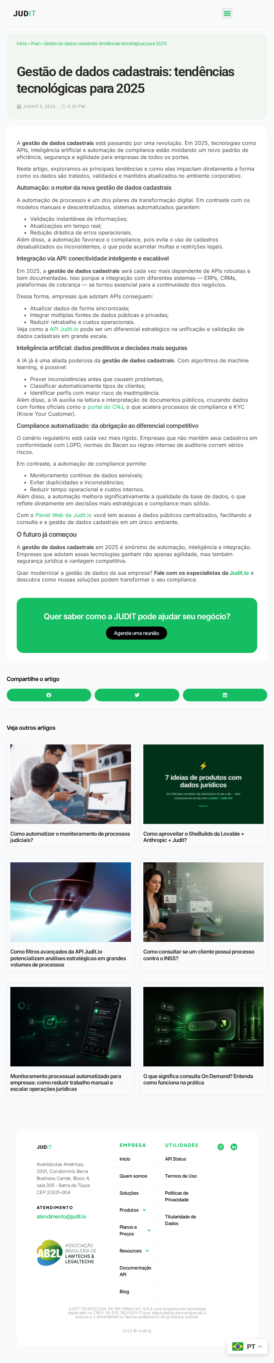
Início (22, 43)
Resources (131, 1250)
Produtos (129, 1210)
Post (35, 43)
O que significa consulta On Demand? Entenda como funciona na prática (198, 1079)
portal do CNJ (105, 406)
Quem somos (133, 1176)
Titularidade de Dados (180, 1220)
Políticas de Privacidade (177, 1196)
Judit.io (239, 572)
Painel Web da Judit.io (63, 515)
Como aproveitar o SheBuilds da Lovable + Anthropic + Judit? (193, 836)
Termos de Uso (181, 1176)
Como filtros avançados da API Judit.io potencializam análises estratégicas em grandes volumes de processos (68, 958)
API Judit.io (64, 329)
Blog (124, 1291)
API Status (175, 1159)
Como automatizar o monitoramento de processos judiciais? (70, 836)
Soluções (129, 1193)
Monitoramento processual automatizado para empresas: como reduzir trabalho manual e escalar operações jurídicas (65, 1082)
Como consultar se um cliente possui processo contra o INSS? (198, 954)
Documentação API (135, 1271)
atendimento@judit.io (61, 1216)
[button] (227, 13)
